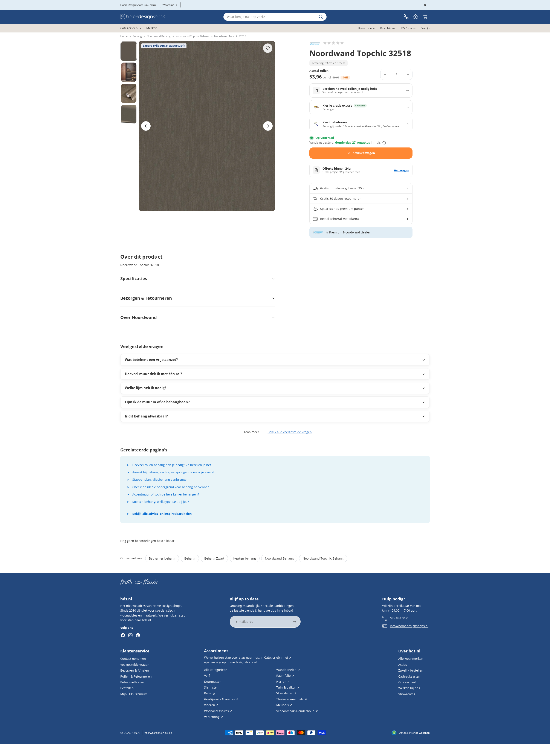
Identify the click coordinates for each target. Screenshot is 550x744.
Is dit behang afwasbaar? (146, 416)
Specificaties (133, 278)
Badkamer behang (162, 558)
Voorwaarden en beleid (158, 733)
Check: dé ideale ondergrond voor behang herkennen (170, 487)
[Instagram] (130, 635)
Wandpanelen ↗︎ (288, 669)
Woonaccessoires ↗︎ (218, 711)
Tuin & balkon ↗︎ (288, 687)
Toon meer (251, 432)
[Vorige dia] (146, 126)
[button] (333, 43)
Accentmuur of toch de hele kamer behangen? (165, 494)
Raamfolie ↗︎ (285, 675)
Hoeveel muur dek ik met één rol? (153, 373)
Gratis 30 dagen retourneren (340, 198)
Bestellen (127, 688)
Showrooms (406, 694)
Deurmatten (213, 681)
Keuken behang (244, 558)
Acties (402, 664)
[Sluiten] (425, 5)
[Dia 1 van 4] (128, 51)
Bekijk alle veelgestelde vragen (290, 432)
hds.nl (136, 733)
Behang (137, 36)
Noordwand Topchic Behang (192, 36)
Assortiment (216, 650)
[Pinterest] (138, 635)
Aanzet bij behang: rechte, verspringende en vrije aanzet (173, 472)
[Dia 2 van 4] (128, 72)
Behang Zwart (214, 558)
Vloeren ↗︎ (211, 705)
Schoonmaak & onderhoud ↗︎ (297, 711)
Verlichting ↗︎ (213, 717)
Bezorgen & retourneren (146, 298)
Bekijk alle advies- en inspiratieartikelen (162, 514)
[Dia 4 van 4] (128, 114)
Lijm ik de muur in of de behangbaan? (157, 402)
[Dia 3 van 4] (128, 93)
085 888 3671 (399, 618)
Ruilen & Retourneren (136, 676)
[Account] (415, 16)
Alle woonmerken (410, 659)
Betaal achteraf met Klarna (339, 219)
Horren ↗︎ (283, 681)
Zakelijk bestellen (410, 670)
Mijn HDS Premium (134, 694)
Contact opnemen (133, 659)
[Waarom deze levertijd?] (384, 142)
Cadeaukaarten (409, 676)
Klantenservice (135, 651)
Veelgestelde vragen (134, 664)
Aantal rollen (318, 71)
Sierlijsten (211, 687)
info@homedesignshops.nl (409, 626)
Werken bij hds (409, 688)
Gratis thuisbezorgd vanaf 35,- (342, 188)
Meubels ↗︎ (284, 705)
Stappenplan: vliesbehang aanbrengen (160, 479)
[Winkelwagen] (425, 16)
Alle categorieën (215, 669)
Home (124, 36)
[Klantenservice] (406, 16)
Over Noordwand (138, 317)
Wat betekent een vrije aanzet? (151, 359)
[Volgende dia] (268, 126)
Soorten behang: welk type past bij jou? (160, 502)
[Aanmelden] (294, 622)
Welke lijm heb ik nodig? (145, 387)
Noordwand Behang (159, 36)
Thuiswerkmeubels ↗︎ (291, 699)
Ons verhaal (407, 682)
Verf (207, 675)
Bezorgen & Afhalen (134, 670)
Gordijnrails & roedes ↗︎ (221, 699)
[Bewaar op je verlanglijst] (267, 48)
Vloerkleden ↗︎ (286, 693)
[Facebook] (122, 635)
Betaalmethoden (132, 682)
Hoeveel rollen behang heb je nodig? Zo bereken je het (171, 465)
